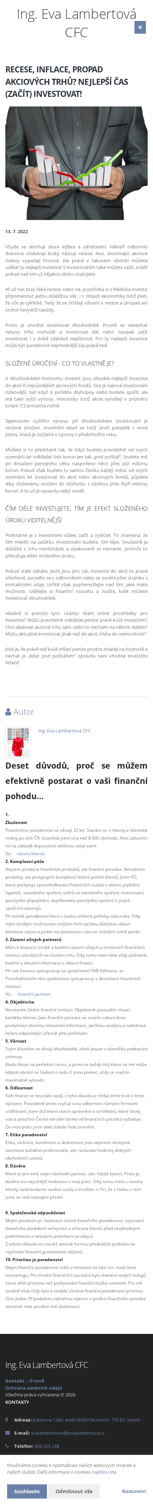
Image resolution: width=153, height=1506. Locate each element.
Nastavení (134, 1491)
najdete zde (104, 1472)
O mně (36, 1381)
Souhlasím (27, 1491)
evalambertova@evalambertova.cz (68, 1433)
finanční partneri (34, 994)
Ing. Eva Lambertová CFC (64, 730)
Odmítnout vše (74, 1491)
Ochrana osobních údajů (33, 1388)
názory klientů (30, 853)
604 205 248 (47, 1446)
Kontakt (15, 1381)
